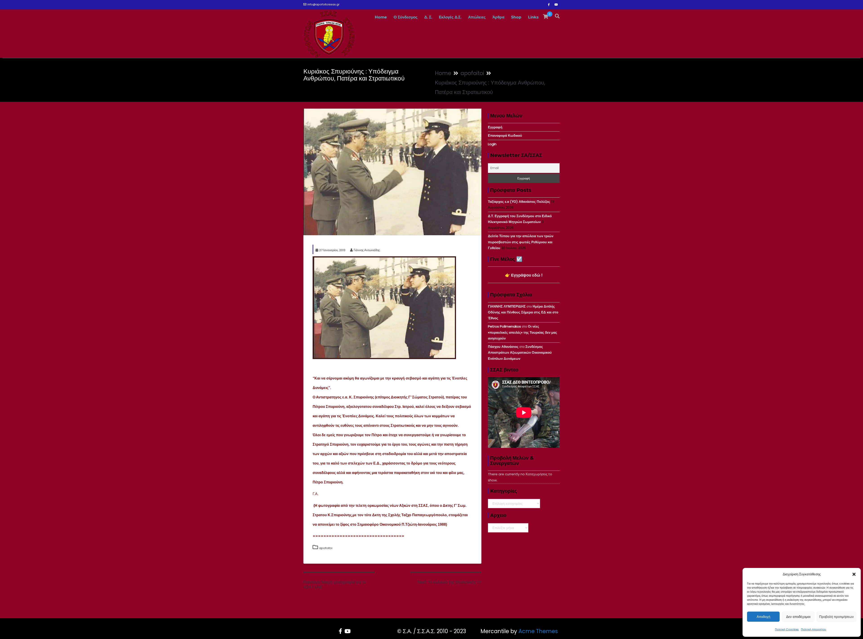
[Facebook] (548, 4)
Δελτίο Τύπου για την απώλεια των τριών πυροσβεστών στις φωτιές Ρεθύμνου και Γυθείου (520, 242)
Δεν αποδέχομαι (798, 616)
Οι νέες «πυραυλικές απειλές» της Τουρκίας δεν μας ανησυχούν (522, 332)
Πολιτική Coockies (787, 629)
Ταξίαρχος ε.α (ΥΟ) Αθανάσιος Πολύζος (519, 201)
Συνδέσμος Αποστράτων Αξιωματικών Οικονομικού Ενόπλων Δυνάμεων (520, 352)
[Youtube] (556, 4)
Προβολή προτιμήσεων (836, 616)
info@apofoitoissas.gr (323, 4)
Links (533, 17)
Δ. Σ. (428, 17)
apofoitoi (325, 548)
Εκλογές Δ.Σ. (450, 17)
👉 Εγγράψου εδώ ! (524, 275)
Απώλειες (477, 17)
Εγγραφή (495, 127)
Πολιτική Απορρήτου (813, 629)
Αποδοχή (763, 616)
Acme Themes (538, 631)
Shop (516, 17)
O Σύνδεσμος (406, 17)
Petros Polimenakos (504, 326)
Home (381, 17)
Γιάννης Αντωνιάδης (367, 250)
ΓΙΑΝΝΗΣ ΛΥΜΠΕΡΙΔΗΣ (507, 306)
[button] (854, 574)
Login (492, 144)
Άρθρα (498, 17)
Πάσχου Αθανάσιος (503, 346)
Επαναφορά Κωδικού (505, 135)
